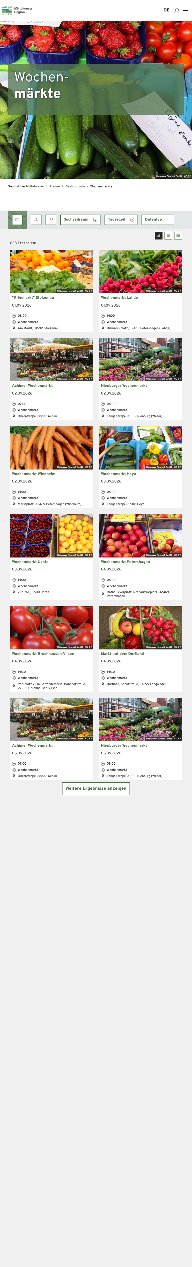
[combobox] (51, 220)
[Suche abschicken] (51, 220)
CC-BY (187, 176)
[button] (36, 220)
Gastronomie (75, 186)
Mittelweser (35, 186)
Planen (55, 186)
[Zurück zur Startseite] (17, 10)
